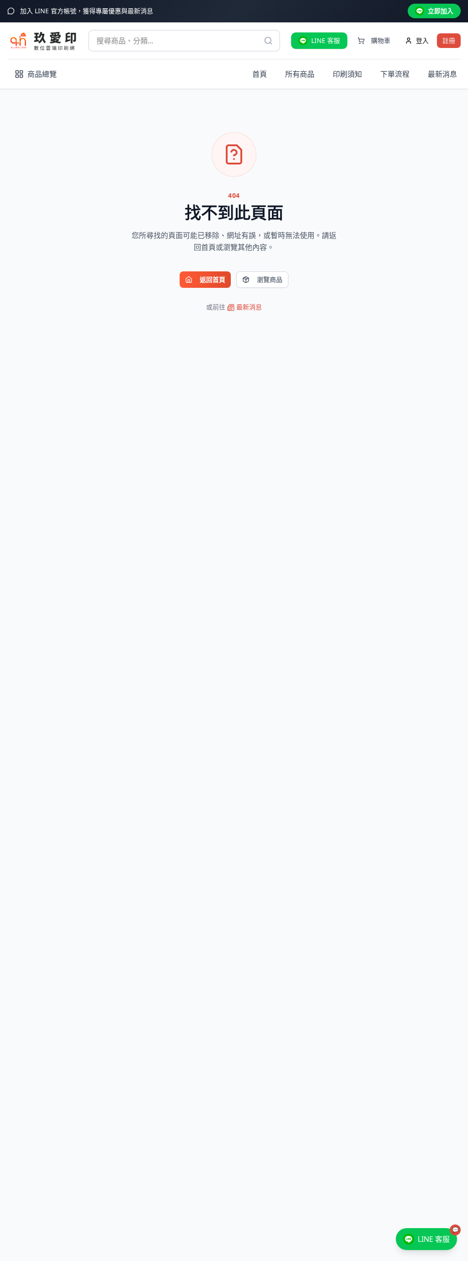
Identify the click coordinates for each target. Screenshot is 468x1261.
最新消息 (442, 74)
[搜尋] (268, 40)
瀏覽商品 (269, 279)
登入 (422, 40)
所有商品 (299, 74)
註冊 (448, 40)
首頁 (259, 74)
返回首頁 (212, 279)
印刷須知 (347, 74)
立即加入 (440, 10)
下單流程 (395, 74)
